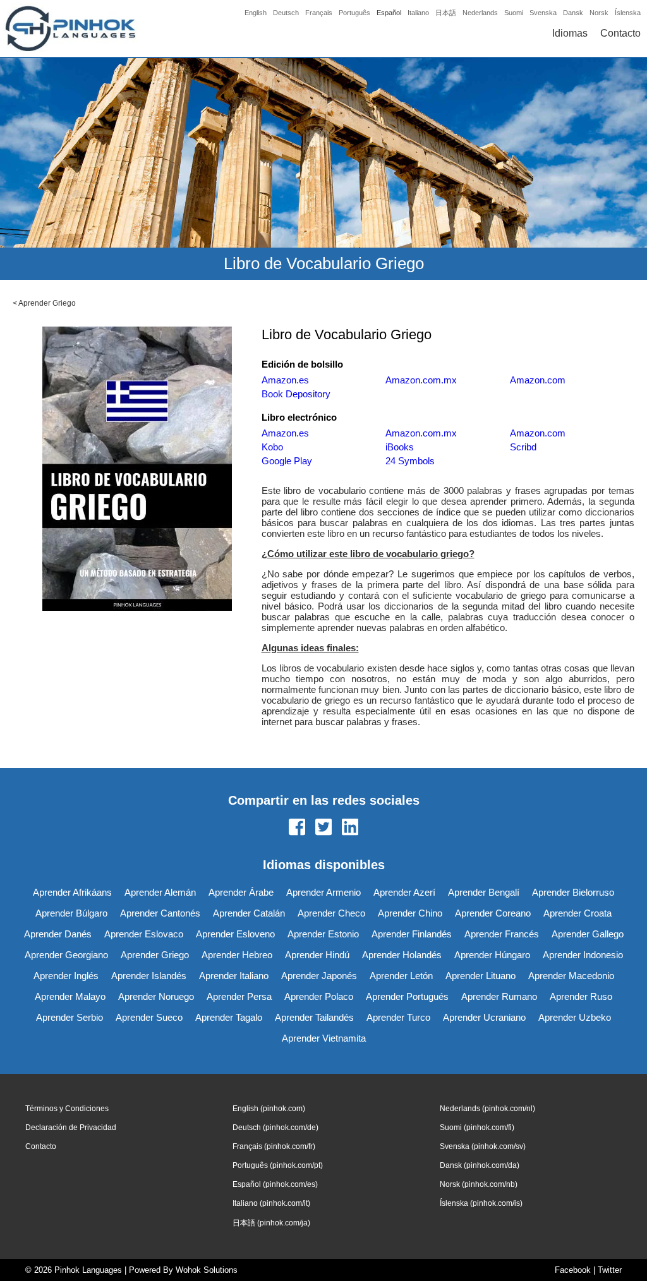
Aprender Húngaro (492, 954)
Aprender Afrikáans (72, 892)
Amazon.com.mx (421, 380)
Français (318, 12)
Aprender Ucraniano (484, 1017)
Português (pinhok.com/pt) (278, 1165)
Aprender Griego (47, 303)
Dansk (573, 12)
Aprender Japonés (319, 975)
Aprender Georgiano (66, 954)
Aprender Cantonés (160, 913)
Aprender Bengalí (483, 892)
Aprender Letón (401, 975)
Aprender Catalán (249, 913)
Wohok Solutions (207, 1270)
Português (354, 12)
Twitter (610, 1270)
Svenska (543, 12)
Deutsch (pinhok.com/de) (275, 1127)
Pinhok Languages (88, 1270)
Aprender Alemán (160, 892)
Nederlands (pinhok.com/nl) (487, 1108)
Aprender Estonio (323, 934)
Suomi (513, 12)
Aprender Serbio (69, 1017)
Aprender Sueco (149, 1017)
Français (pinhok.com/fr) (274, 1146)
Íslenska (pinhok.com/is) (481, 1203)
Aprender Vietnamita (324, 1038)
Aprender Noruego (156, 996)
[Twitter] (323, 828)
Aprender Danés (58, 934)
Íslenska (628, 12)
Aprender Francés (501, 934)
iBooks (399, 447)
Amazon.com (537, 380)
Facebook (573, 1270)
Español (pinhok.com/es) (275, 1184)
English (256, 12)
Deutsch (286, 12)
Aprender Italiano (234, 975)
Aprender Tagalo (228, 1017)
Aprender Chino (410, 913)
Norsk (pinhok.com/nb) (478, 1184)
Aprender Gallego (588, 934)
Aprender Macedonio (571, 975)
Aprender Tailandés (314, 1017)
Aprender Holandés (402, 954)
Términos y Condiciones (67, 1108)
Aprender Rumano (499, 996)
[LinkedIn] (350, 828)
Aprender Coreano (493, 913)
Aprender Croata (577, 913)
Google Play (287, 460)
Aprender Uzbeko (574, 1017)
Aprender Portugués (407, 996)
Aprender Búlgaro (71, 913)
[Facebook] (297, 828)
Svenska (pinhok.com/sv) (483, 1146)
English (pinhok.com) (269, 1108)
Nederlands (480, 12)
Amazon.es (285, 380)
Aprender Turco (398, 1017)
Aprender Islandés (148, 975)
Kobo (272, 447)
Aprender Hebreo (237, 954)
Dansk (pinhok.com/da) (479, 1165)
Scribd (523, 447)
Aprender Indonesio (583, 954)
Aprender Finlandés (412, 934)
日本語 (445, 12)
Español (389, 12)
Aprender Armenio (323, 892)
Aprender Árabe (241, 892)
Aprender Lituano (480, 975)
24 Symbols (410, 460)
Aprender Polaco (318, 996)
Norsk (599, 12)
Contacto (620, 33)
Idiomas (570, 33)
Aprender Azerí (404, 892)
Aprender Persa (239, 996)
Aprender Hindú (317, 954)
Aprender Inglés (66, 975)
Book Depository (296, 393)
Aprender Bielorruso (573, 892)
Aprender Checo (331, 913)
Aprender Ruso (581, 996)
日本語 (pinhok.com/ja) (271, 1222)
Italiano (418, 12)
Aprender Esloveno (235, 934)
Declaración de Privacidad (70, 1127)
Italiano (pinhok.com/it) (271, 1203)
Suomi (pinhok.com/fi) (477, 1127)
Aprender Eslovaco (143, 934)
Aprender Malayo (70, 996)
